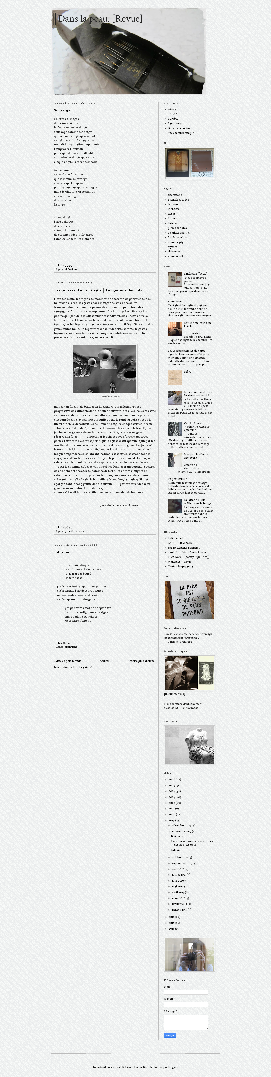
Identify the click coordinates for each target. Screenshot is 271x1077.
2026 (172, 780)
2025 (172, 785)
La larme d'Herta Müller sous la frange (197, 501)
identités (174, 209)
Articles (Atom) (82, 668)
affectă (172, 109)
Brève (187, 372)
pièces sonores (177, 228)
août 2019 (178, 869)
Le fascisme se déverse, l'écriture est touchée (199, 393)
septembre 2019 (182, 863)
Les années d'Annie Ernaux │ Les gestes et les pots (98, 290)
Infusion (61, 552)
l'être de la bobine (179, 128)
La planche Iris (177, 237)
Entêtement (175, 538)
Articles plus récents (68, 661)
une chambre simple (181, 133)
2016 (172, 929)
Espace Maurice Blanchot (184, 548)
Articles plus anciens (141, 661)
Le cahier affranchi (179, 233)
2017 (172, 923)
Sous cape (62, 110)
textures (173, 204)
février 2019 (180, 904)
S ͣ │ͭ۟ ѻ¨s (172, 114)
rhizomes (174, 252)
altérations (71, 269)
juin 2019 (178, 881)
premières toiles (74, 531)
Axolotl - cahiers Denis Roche (187, 552)
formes (172, 219)
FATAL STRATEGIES (180, 543)
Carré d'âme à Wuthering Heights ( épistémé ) (197, 427)
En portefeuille (177, 479)
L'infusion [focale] (195, 274)
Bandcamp (175, 124)
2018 (172, 917)
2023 (172, 797)
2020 (172, 814)
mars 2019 (179, 898)
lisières (173, 223)
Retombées (175, 302)
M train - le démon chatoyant (196, 456)
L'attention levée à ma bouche (198, 324)
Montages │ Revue (179, 562)
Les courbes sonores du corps (186, 351)
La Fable (173, 119)
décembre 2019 (182, 826)
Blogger (173, 1067)
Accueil (104, 661)
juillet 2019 (179, 875)
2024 (172, 791)
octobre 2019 (180, 857)
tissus (172, 214)
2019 (172, 820)
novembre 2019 (182, 831)
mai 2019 (178, 887)
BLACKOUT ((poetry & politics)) (188, 557)
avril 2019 (178, 892)
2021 (172, 809)
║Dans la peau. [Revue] (97, 18)
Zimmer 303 (175, 242)
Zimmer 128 (175, 256)
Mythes (172, 247)
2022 (172, 803)
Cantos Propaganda (180, 567)
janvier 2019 (180, 910)
